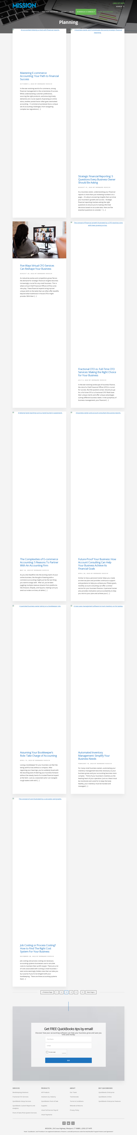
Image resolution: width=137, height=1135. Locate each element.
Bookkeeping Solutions (20, 1092)
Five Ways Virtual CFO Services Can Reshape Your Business (37, 267)
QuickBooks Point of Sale (49, 1101)
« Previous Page (47, 992)
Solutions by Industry (48, 1097)
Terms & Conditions (77, 1101)
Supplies (44, 1106)
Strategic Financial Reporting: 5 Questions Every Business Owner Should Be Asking (96, 179)
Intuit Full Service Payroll (49, 1110)
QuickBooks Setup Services (22, 1101)
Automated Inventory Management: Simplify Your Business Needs (94, 755)
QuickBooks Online (105, 1097)
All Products (45, 1092)
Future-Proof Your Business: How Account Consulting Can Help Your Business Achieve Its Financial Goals (97, 563)
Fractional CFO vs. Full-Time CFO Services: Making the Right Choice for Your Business (97, 372)
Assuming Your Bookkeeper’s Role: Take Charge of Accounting (38, 754)
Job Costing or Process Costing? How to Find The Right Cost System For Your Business (38, 948)
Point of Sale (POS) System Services (25, 1113)
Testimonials (74, 1097)
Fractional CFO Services (20, 1097)
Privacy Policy (74, 1110)
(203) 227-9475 (118, 3)
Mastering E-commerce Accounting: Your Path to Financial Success (39, 76)
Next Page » (91, 992)
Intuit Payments (46, 1115)
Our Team (73, 1092)
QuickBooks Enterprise (106, 1092)
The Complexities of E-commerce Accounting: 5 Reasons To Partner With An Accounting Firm (39, 562)
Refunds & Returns (76, 1106)
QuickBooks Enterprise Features (110, 1101)
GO (68, 1060)
